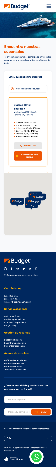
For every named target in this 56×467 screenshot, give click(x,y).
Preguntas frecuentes (14, 346)
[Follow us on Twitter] (24, 268)
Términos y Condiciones (15, 369)
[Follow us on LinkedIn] (30, 268)
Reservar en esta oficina (29, 156)
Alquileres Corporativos (15, 322)
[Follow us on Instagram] (6, 268)
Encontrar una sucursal (15, 343)
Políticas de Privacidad (14, 363)
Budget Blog (10, 325)
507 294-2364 (30, 146)
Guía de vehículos (12, 316)
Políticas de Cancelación (15, 360)
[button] (38, 198)
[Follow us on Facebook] (12, 268)
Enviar (44, 412)
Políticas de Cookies (13, 366)
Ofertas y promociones (14, 319)
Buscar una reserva (13, 340)
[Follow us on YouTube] (18, 268)
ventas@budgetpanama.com (17, 302)
